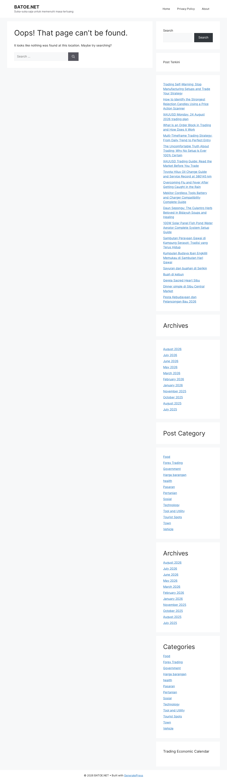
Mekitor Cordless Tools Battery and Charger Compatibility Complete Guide (185, 197)
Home (166, 8)
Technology (171, 505)
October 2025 (173, 397)
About (205, 8)
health (167, 481)
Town (167, 523)
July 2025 (170, 409)
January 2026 (173, 385)
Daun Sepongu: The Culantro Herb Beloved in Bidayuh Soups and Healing (187, 212)
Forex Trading (173, 463)
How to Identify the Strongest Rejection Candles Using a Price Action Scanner (186, 104)
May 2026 (170, 367)
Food (166, 457)
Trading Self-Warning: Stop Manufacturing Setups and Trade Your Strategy (186, 89)
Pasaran (169, 487)
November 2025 (174, 391)
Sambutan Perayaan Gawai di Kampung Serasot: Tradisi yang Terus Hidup (185, 242)
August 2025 (172, 403)
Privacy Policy (186, 8)
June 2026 (170, 361)
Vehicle (168, 529)
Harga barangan (174, 475)
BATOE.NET (26, 7)
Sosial (167, 499)
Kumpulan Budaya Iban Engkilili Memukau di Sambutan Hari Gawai (185, 257)
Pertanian (170, 493)
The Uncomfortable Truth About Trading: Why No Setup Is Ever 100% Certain (186, 150)
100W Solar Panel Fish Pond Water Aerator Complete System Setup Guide (188, 227)
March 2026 (171, 373)
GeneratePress (133, 775)
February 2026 (173, 379)
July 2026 (170, 355)
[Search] (73, 56)
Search (168, 30)
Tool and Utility (174, 511)
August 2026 (172, 349)
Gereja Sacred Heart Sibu (181, 280)
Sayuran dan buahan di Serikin (185, 268)
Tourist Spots (172, 517)
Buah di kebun (173, 274)
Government (172, 469)
